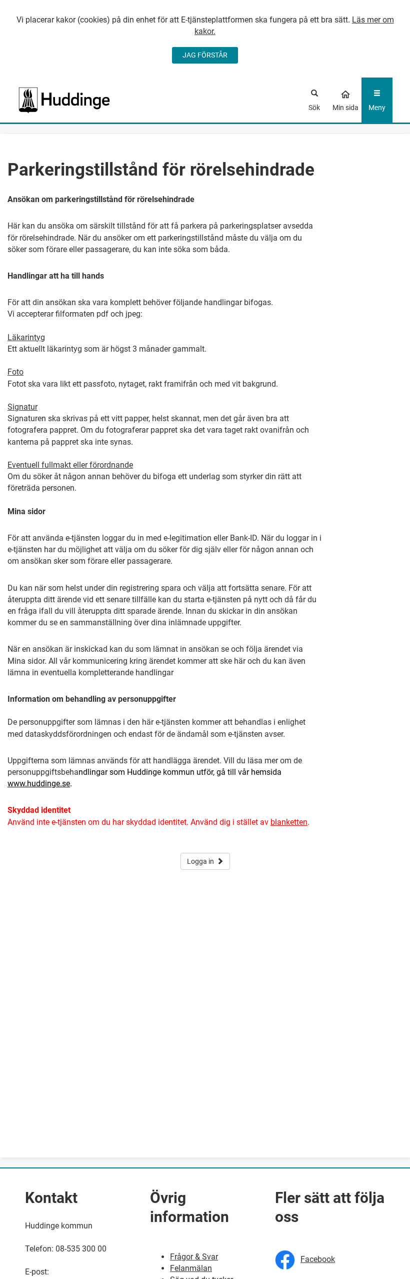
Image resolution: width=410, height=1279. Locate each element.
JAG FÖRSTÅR (205, 55)
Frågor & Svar (194, 1256)
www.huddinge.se (39, 783)
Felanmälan (191, 1268)
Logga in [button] (200, 861)
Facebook (317, 1259)
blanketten (289, 822)
